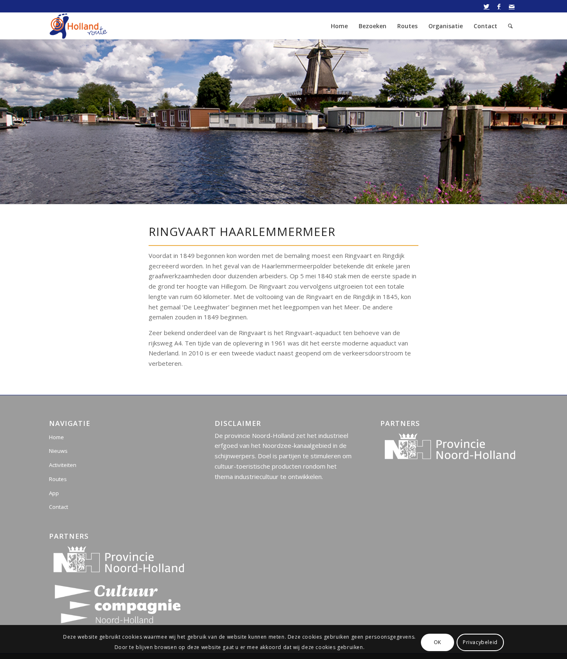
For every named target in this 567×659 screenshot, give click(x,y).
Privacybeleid (480, 641)
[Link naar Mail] (512, 6)
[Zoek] (510, 25)
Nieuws (58, 451)
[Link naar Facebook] (499, 6)
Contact (58, 507)
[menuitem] (339, 25)
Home (56, 437)
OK (437, 641)
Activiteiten (62, 465)
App (54, 493)
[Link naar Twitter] (487, 6)
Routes (58, 479)
